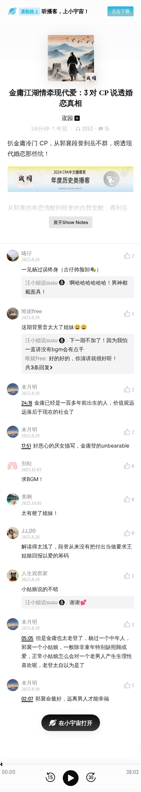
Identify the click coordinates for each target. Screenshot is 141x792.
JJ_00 (28, 530)
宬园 (67, 118)
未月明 (29, 387)
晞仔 (26, 253)
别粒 (26, 463)
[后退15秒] (50, 777)
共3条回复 (37, 367)
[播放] (70, 778)
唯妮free (31, 311)
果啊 (26, 496)
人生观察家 (34, 573)
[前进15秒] (91, 777)
